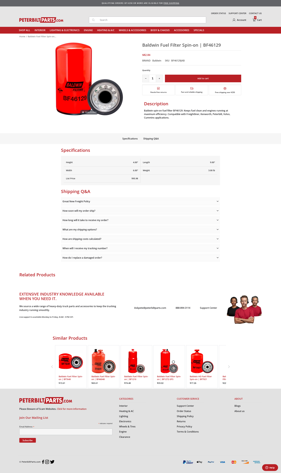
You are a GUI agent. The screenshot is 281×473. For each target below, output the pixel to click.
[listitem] (71, 366)
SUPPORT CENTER (237, 13)
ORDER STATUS (218, 13)
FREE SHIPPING (171, 3)
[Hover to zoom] (89, 78)
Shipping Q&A (151, 138)
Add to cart (203, 78)
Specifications (130, 138)
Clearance (124, 437)
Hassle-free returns (158, 92)
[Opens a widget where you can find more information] (270, 468)
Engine (123, 431)
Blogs (237, 405)
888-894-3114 (183, 307)
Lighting (123, 416)
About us (239, 411)
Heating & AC (126, 411)
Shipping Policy (185, 416)
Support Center (208, 307)
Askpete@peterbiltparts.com (150, 307)
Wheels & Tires (127, 426)
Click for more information (71, 409)
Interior (123, 405)
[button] (52, 367)
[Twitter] (52, 462)
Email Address (26, 426)
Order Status (184, 411)
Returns (181, 421)
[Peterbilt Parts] (41, 20)
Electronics (125, 421)
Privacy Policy (184, 426)
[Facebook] (43, 462)
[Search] (93, 20)
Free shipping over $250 (225, 92)
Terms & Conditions (188, 431)
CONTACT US (255, 13)
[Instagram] (47, 462)
